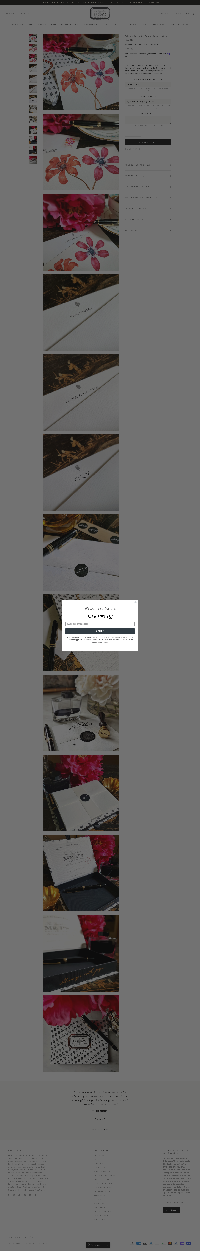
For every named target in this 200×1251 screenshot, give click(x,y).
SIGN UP (100, 631)
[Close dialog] (135, 602)
